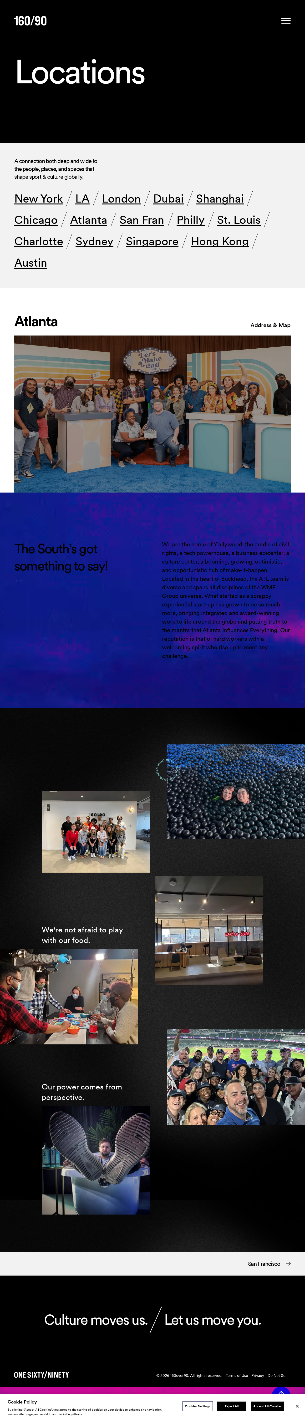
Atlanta (88, 220)
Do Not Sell (277, 1375)
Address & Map (270, 325)
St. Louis (239, 220)
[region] (152, 1406)
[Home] (30, 21)
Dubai (168, 198)
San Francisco (264, 1263)
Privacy (257, 1375)
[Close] (297, 1406)
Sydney (94, 241)
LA (82, 198)
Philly (191, 220)
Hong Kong (220, 241)
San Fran (142, 220)
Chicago (36, 220)
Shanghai (220, 198)
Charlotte (38, 241)
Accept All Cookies (267, 1406)
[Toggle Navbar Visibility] (286, 21)
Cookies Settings (197, 1406)
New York (38, 198)
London (121, 198)
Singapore (152, 241)
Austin (30, 262)
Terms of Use (237, 1375)
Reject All (232, 1406)
